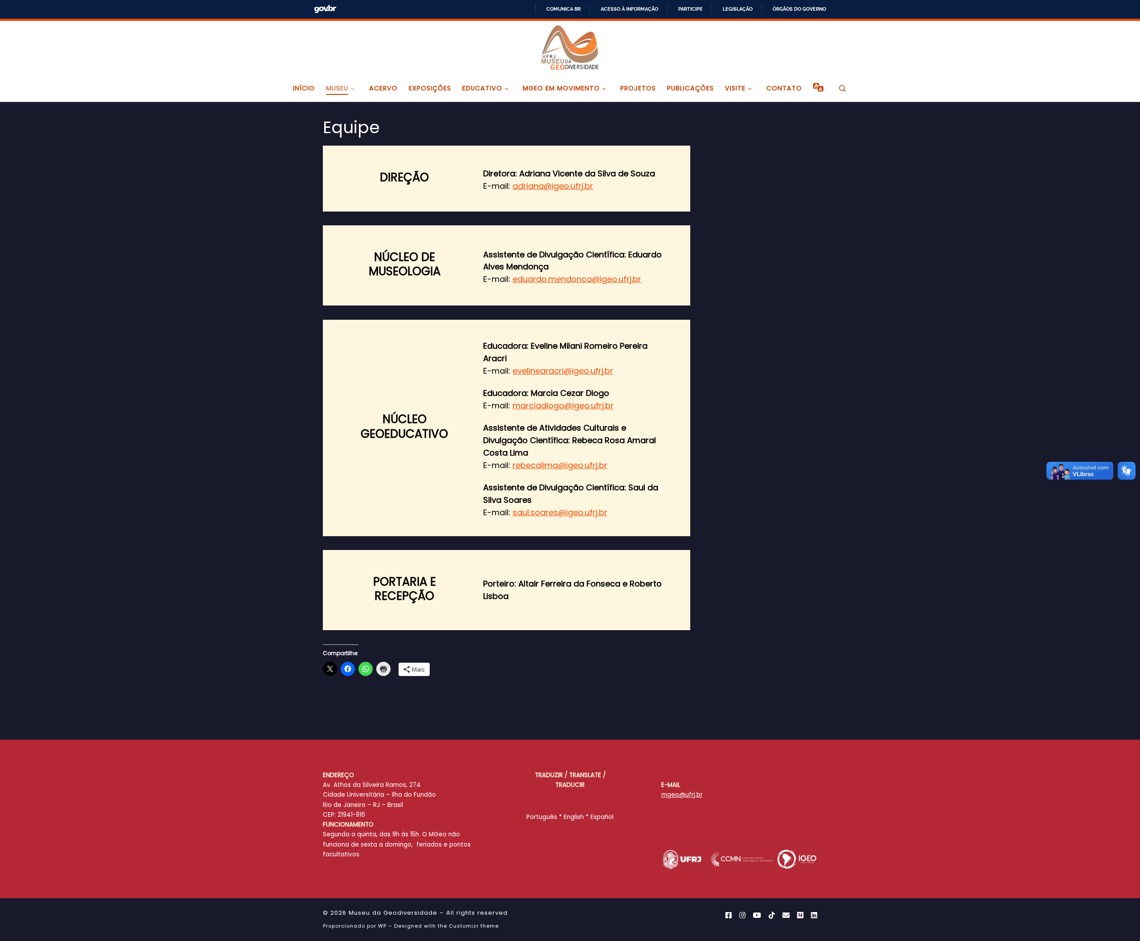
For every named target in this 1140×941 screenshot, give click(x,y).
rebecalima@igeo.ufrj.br (560, 465)
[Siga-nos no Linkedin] (814, 915)
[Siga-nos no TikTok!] (772, 915)
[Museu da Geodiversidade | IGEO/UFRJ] (570, 46)
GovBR (325, 9)
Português (541, 817)
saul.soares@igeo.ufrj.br (560, 512)
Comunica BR (563, 9)
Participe (690, 9)
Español (602, 817)
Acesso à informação (629, 9)
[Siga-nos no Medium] (800, 915)
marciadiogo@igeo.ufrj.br (563, 405)
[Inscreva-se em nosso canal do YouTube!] (757, 915)
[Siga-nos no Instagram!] (742, 915)
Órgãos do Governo (799, 9)
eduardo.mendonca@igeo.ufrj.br (577, 279)
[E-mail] (786, 915)
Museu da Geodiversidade (393, 912)
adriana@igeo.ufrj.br (553, 185)
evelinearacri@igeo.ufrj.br (563, 370)
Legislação (738, 9)
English (574, 817)
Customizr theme (474, 925)
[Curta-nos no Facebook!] (728, 915)
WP (382, 925)
